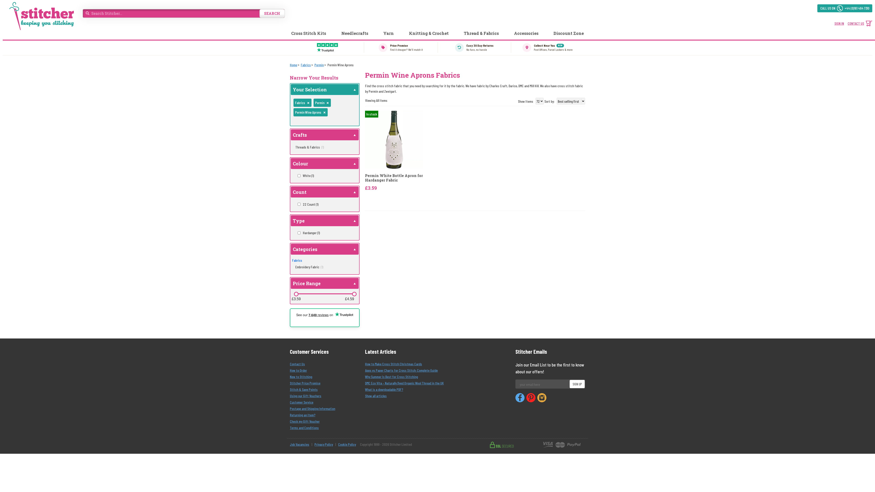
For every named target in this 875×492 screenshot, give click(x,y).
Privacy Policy (323, 444)
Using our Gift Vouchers (305, 396)
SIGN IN (839, 23)
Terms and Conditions (304, 427)
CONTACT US (856, 23)
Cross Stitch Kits (308, 33)
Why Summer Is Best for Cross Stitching (391, 376)
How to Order (298, 370)
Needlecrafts (354, 33)
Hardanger (311, 233)
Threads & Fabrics (309, 147)
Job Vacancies (299, 444)
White (308, 175)
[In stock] (394, 139)
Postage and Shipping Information (312, 408)
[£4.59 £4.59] (354, 294)
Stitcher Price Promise (305, 383)
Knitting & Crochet (429, 33)
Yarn (388, 33)
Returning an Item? (302, 415)
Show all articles (376, 396)
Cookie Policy (347, 444)
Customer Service (301, 402)
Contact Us (297, 364)
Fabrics (297, 260)
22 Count (311, 204)
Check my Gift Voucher (305, 421)
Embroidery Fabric (309, 267)
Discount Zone (568, 33)
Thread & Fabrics (481, 33)
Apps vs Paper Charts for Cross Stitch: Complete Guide (401, 370)
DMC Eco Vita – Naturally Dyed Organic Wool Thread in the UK (404, 383)
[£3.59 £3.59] (296, 294)
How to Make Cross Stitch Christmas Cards (393, 364)
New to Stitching (301, 376)
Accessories (526, 33)
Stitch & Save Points (304, 389)
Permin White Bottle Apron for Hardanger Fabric (394, 177)
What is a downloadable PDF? (384, 389)
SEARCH (272, 13)
